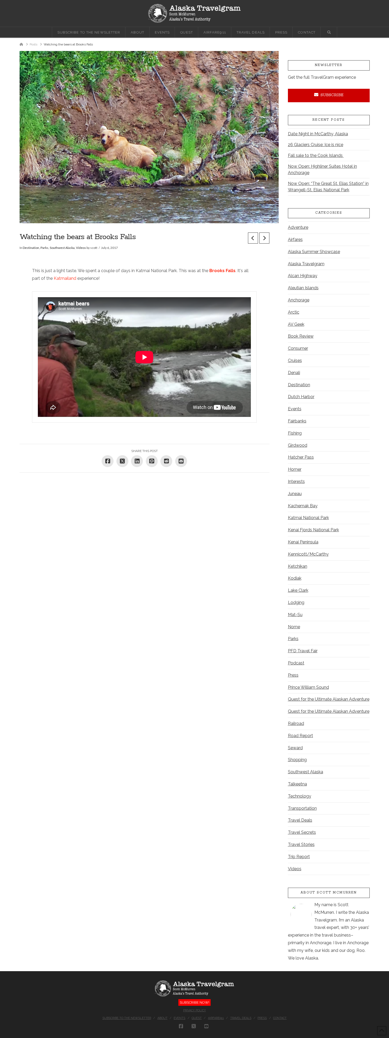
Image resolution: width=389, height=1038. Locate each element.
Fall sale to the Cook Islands (316, 155)
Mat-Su (295, 614)
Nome (294, 626)
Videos (81, 248)
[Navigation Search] (329, 32)
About (162, 1018)
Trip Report (299, 856)
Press (293, 675)
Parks (44, 248)
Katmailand (65, 278)
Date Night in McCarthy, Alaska (318, 133)
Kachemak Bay (303, 505)
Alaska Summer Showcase (314, 251)
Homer (294, 469)
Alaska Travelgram (306, 263)
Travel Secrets (302, 832)
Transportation (302, 808)
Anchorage (298, 299)
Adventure (298, 227)
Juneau (295, 493)
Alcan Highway (302, 275)
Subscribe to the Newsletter (126, 1018)
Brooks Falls (222, 270)
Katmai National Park (308, 517)
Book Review (301, 336)
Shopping (297, 759)
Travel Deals (300, 820)
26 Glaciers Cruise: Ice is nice (315, 144)
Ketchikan (297, 566)
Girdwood (297, 445)
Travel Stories (301, 844)
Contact (280, 1018)
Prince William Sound (308, 687)
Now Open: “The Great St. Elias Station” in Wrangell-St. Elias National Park (328, 186)
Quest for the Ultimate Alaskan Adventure (328, 699)
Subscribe (331, 95)
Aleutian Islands (303, 287)
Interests (296, 481)
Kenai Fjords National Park (313, 529)
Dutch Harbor (301, 396)
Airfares (295, 239)
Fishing (295, 433)
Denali (294, 372)
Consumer (298, 348)
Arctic (293, 312)
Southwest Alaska (62, 248)
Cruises (295, 360)
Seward (295, 747)
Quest (197, 1018)
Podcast (296, 662)
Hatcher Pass (301, 457)
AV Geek (296, 324)
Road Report (300, 735)
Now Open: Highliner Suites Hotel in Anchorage (322, 169)
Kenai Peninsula (303, 541)
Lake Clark (298, 590)
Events (294, 408)
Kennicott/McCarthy (308, 554)
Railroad (296, 723)
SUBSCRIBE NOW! (194, 1002)
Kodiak (294, 578)
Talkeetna (297, 783)
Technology (299, 796)
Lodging (296, 602)
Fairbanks (297, 420)
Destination (31, 248)
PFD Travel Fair (303, 650)
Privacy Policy (194, 1010)
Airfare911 (216, 1018)
